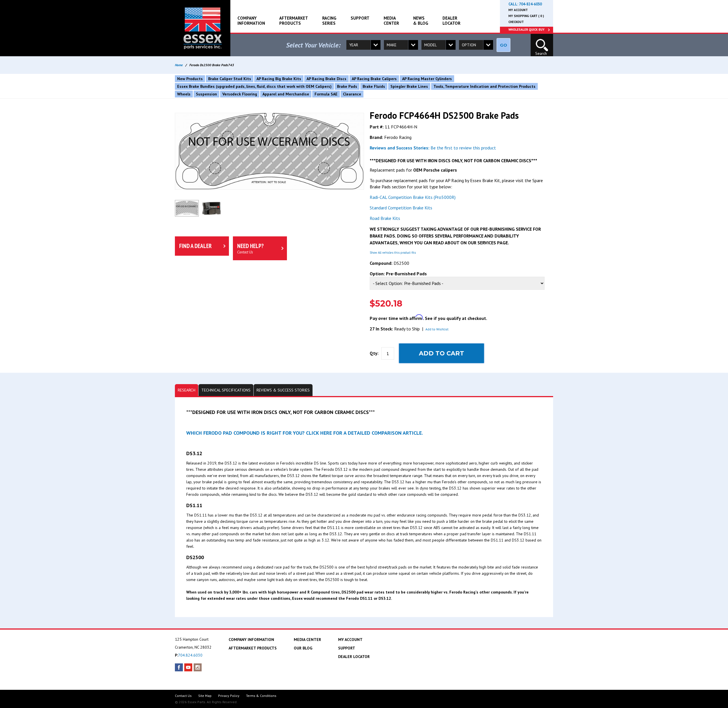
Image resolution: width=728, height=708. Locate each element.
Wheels (184, 94)
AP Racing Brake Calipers (374, 78)
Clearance (352, 94)
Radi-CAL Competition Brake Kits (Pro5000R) (413, 197)
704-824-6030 (530, 4)
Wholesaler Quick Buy (526, 30)
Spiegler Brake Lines (409, 86)
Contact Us (183, 696)
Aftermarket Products (293, 20)
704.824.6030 (190, 655)
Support (360, 18)
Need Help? (250, 248)
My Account (518, 10)
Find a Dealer (195, 246)
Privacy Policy (228, 696)
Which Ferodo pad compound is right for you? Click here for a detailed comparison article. (304, 433)
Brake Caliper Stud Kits (229, 78)
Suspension (206, 94)
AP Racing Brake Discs (326, 78)
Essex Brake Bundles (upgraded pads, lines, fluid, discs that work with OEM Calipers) (254, 86)
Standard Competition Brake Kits (401, 208)
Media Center (391, 20)
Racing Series (329, 20)
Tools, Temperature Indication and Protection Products (484, 86)
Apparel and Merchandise (285, 94)
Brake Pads (347, 86)
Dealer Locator (451, 20)
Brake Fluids (374, 86)
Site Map (205, 696)
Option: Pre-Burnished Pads (398, 273)
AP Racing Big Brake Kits (279, 78)
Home (179, 65)
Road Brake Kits (385, 218)
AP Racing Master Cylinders (427, 78)
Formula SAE (326, 94)
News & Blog (420, 20)
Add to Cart (441, 353)
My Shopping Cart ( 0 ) (526, 16)
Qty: (374, 353)
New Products (190, 78)
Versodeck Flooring (239, 94)
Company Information (251, 20)
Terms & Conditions (261, 696)
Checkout (516, 22)
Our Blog (303, 648)
